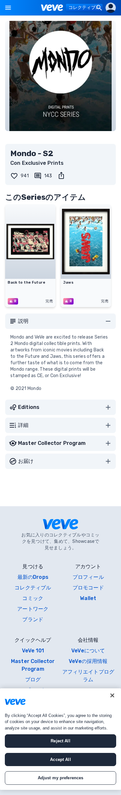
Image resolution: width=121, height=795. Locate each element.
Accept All (60, 759)
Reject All (60, 740)
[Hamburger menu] (8, 8)
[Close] (112, 695)
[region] (60, 739)
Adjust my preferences (61, 777)
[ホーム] (52, 7)
